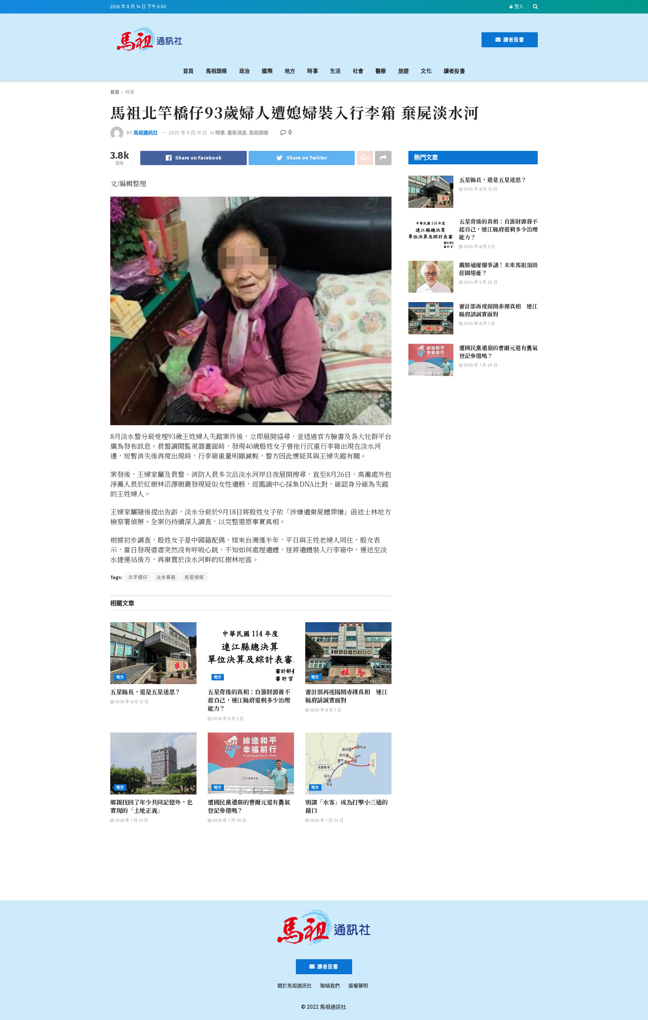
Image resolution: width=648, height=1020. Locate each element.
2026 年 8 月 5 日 (227, 718)
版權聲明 (358, 985)
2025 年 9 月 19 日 (188, 132)
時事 (312, 71)
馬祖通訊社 (146, 132)
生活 (335, 71)
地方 (290, 71)
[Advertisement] (336, 38)
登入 (518, 6)
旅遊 (403, 71)
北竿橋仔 (138, 577)
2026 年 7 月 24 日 (326, 820)
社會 (358, 71)
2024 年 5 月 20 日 (480, 282)
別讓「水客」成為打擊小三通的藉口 (346, 806)
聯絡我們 (330, 985)
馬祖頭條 (216, 71)
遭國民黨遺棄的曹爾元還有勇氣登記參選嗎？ (249, 806)
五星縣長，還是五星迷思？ (145, 692)
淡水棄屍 (166, 577)
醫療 (380, 71)
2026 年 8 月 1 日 (325, 710)
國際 (267, 71)
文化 (426, 71)
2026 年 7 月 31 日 (131, 820)
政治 (244, 71)
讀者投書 (513, 39)
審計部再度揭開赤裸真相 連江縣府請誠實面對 (346, 696)
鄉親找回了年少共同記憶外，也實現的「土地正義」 (151, 806)
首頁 (188, 71)
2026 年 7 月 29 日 (228, 820)
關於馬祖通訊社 (295, 985)
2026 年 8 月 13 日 (131, 702)
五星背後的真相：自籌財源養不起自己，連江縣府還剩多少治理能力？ (249, 700)
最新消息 (237, 132)
